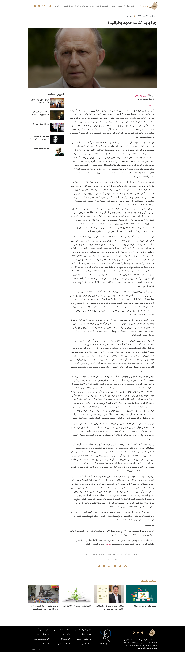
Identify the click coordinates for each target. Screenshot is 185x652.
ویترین (119, 6)
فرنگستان (66, 6)
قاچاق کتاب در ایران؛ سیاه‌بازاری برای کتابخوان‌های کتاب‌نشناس (45, 607)
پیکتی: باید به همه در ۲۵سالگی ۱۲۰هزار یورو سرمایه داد (110, 607)
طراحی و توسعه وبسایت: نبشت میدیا (38, 650)
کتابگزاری (75, 6)
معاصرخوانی (98, 554)
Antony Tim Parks (133, 554)
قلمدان (112, 6)
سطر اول (126, 6)
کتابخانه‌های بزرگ (84, 643)
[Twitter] (39, 6)
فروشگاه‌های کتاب (84, 639)
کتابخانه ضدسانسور (41, 639)
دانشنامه (66, 634)
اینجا (109, 544)
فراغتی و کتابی (95, 6)
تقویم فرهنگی (85, 634)
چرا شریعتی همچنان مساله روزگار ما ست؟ (40, 113)
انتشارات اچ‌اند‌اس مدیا (106, 643)
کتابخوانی (114, 554)
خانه (132, 6)
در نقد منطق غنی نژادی (39, 124)
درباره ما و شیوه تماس (83, 629)
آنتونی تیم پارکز (142, 95)
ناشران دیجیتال (64, 643)
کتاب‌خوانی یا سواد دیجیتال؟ (144, 606)
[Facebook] (43, 6)
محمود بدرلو (106, 554)
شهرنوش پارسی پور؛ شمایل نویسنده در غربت (39, 137)
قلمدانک (105, 6)
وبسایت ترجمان (89, 554)
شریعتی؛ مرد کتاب (41, 148)
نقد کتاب (45, 643)
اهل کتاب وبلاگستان (41, 629)
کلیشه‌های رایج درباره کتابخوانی (77, 606)
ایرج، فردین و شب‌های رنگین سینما (40, 101)
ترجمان (151, 105)
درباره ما (58, 6)
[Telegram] (35, 6)
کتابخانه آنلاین (64, 639)
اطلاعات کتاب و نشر (62, 629)
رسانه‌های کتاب (43, 634)
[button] (50, 6)
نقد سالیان (84, 6)
